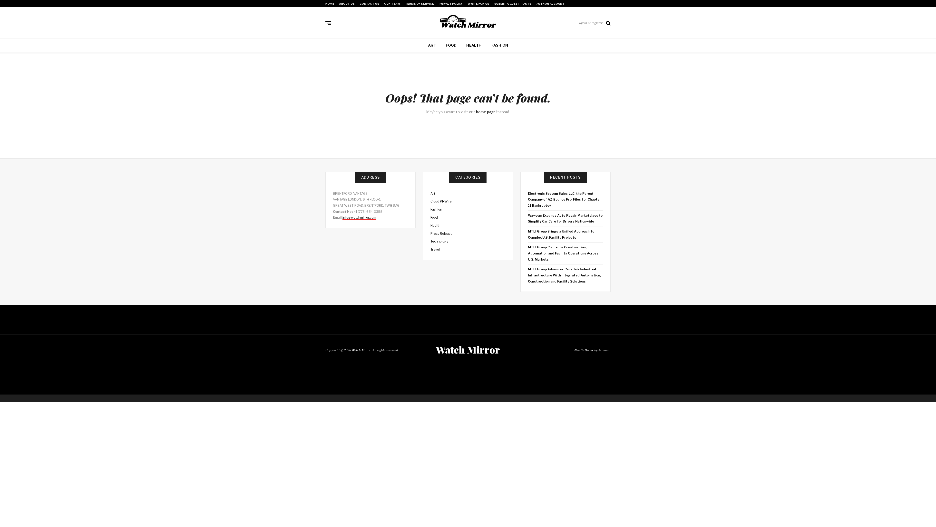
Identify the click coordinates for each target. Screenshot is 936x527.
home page (485, 111)
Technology (439, 241)
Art (432, 45)
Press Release (441, 233)
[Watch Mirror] (468, 22)
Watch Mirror (361, 350)
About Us (347, 3)
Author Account (550, 3)
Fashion (499, 45)
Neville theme (584, 350)
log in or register (590, 22)
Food (451, 45)
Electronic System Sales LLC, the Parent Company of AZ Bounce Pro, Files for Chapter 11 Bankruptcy (564, 199)
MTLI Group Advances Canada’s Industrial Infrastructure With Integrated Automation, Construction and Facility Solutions (564, 275)
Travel (435, 249)
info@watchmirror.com (359, 217)
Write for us (478, 3)
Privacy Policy (451, 3)
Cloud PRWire (441, 201)
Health (473, 45)
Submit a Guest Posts (513, 3)
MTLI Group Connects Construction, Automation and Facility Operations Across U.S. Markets (563, 253)
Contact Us (370, 3)
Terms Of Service (419, 3)
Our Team (392, 3)
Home (329, 3)
